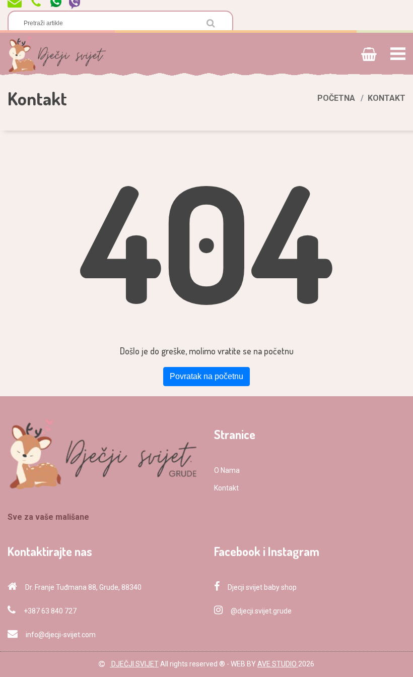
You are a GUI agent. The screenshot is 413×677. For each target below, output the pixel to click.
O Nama (227, 470)
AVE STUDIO (277, 664)
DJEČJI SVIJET (134, 664)
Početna (336, 98)
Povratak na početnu (206, 376)
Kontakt (226, 488)
